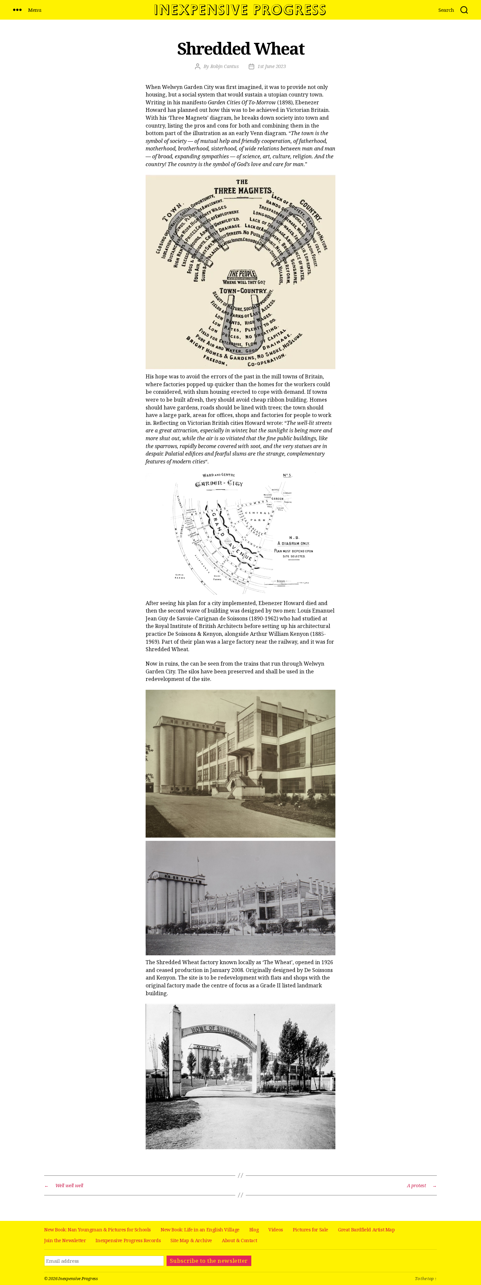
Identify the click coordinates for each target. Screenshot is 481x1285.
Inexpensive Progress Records (128, 1240)
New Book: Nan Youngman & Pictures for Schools (97, 1229)
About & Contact (239, 1240)
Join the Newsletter (65, 1240)
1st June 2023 (272, 66)
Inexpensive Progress (78, 1278)
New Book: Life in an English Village (200, 1229)
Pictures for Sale (310, 1229)
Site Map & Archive (191, 1240)
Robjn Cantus (224, 66)
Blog (253, 1229)
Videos (275, 1229)
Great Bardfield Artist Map (366, 1229)
